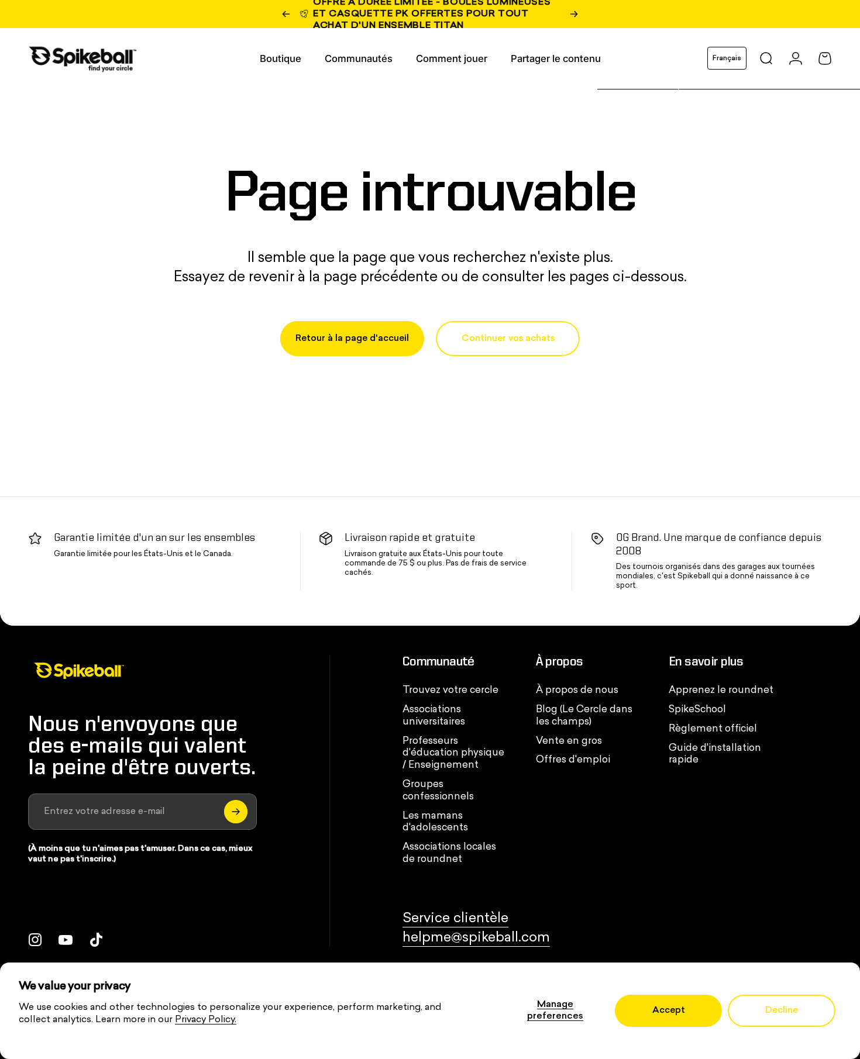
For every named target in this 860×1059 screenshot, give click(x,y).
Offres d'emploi (573, 760)
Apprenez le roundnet (721, 690)
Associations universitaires (434, 716)
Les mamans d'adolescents (435, 822)
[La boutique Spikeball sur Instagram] (35, 940)
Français (727, 58)
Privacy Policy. (205, 1019)
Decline (781, 1010)
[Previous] (286, 14)
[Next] (574, 14)
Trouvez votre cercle (450, 690)
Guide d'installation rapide (715, 754)
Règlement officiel (713, 729)
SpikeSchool (697, 710)
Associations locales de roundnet (449, 853)
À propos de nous (577, 690)
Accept (668, 1010)
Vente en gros (569, 741)
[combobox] (727, 58)
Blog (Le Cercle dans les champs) (584, 716)
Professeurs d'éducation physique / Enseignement (453, 754)
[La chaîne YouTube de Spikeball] (66, 940)
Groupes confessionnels (438, 791)
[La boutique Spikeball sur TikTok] (96, 940)
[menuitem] (280, 58)
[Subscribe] (235, 811)
